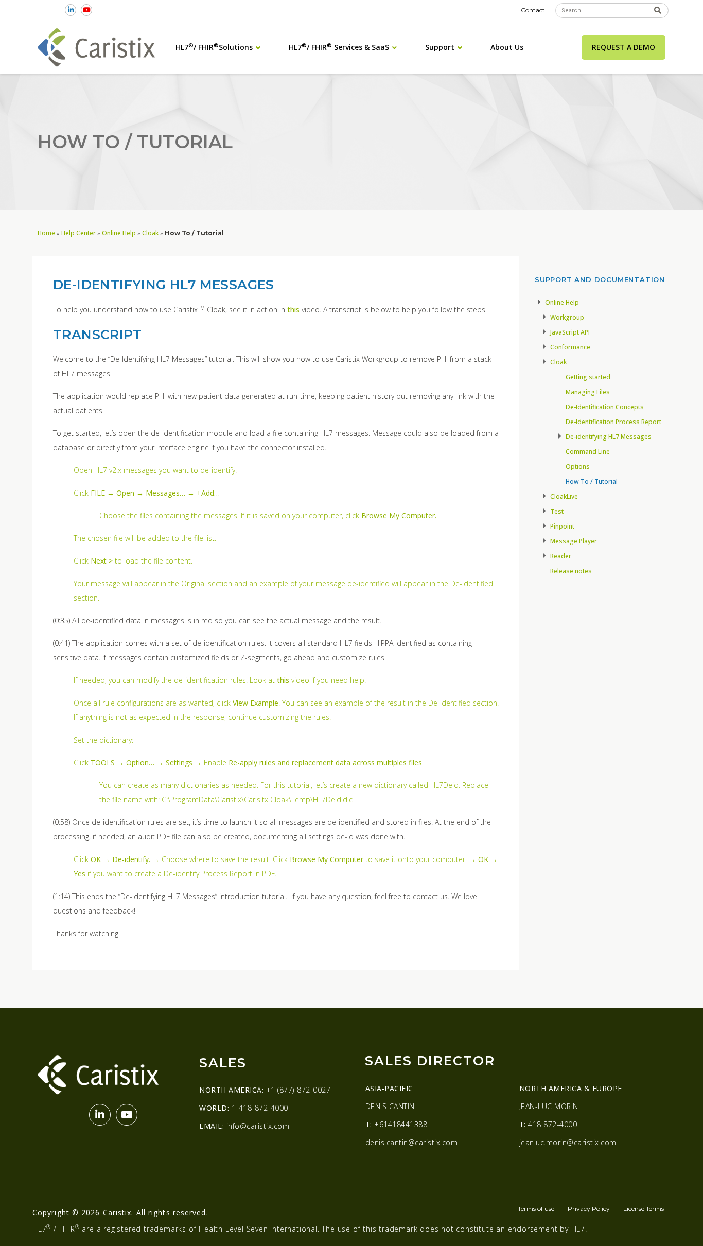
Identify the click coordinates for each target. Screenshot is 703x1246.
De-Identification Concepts (605, 406)
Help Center (78, 233)
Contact (533, 10)
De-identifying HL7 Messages (609, 436)
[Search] (657, 10)
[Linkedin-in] (70, 10)
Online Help (119, 233)
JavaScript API (570, 332)
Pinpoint (562, 526)
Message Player (573, 541)
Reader (560, 556)
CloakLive (564, 496)
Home (46, 233)
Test (557, 511)
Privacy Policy (589, 1209)
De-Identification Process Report (613, 421)
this (292, 309)
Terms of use (536, 1209)
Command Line (588, 451)
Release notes (571, 571)
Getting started (588, 377)
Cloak (150, 233)
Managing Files (588, 392)
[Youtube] (86, 10)
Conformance (570, 347)
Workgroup (567, 317)
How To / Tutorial (592, 481)
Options (578, 466)
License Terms (643, 1209)
